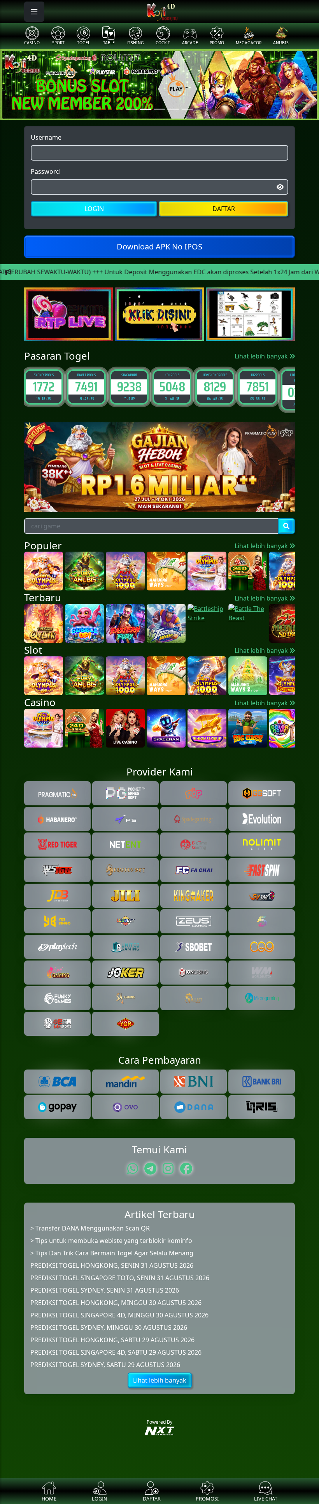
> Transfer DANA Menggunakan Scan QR (90, 1228)
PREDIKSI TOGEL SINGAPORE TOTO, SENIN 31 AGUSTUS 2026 (119, 1278)
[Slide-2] (159, 109)
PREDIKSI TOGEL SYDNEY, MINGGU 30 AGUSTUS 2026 (108, 1327)
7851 (214, 386)
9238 (86, 386)
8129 (172, 386)
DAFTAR (223, 208)
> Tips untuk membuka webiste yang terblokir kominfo (111, 1240)
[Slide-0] (131, 109)
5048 (129, 386)
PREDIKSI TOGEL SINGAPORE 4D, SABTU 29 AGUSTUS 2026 (116, 1352)
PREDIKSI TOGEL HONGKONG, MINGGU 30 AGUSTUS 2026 (116, 1302)
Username (46, 137)
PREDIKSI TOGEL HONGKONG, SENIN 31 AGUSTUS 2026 (111, 1265)
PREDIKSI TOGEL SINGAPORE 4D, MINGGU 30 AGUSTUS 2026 (119, 1315)
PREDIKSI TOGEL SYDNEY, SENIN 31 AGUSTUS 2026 (104, 1290)
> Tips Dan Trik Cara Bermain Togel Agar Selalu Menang (111, 1253)
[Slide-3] (173, 109)
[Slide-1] (145, 109)
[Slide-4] (187, 109)
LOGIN (94, 208)
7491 (43, 386)
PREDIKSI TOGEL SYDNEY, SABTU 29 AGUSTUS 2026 (105, 1364)
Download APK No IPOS (159, 246)
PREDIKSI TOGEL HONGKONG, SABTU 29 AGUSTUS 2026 (112, 1340)
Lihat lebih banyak (262, 356)
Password (45, 171)
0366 (257, 392)
